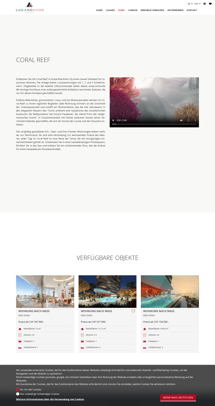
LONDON (132, 10)
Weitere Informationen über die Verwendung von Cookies (50, 399)
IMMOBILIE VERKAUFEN (152, 10)
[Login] (204, 3)
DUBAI (121, 10)
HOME (99, 10)
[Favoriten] (210, 3)
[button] (22, 291)
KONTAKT (192, 10)
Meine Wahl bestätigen (178, 397)
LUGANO (110, 10)
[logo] (30, 7)
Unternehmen (175, 10)
